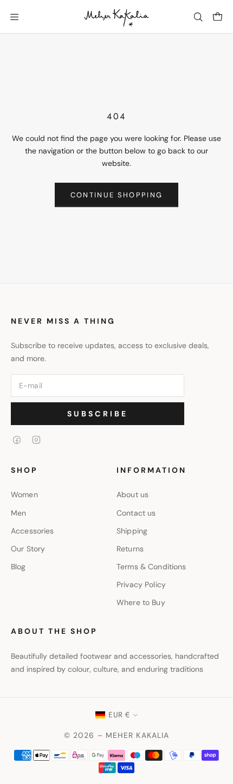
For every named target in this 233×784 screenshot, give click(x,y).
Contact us (136, 513)
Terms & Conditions (151, 566)
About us (132, 494)
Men (18, 513)
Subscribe (97, 414)
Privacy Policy (141, 584)
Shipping (131, 531)
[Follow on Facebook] (17, 440)
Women (24, 494)
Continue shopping (116, 195)
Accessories (32, 531)
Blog (18, 566)
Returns (130, 549)
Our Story (28, 549)
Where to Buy (140, 602)
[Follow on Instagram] (36, 440)
